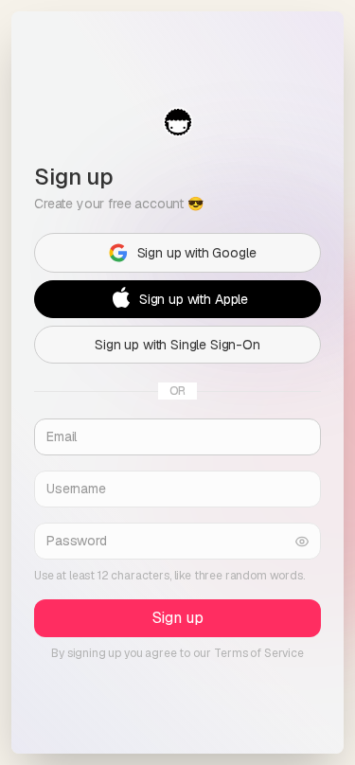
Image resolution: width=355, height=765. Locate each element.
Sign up (178, 618)
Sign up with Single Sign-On (177, 344)
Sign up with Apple (193, 299)
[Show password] (302, 541)
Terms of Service (258, 653)
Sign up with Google (197, 252)
